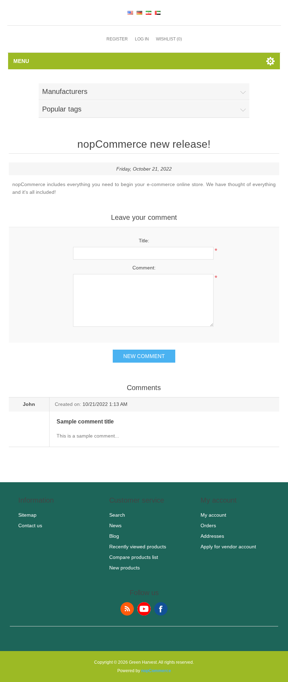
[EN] (130, 12)
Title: (144, 240)
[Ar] (157, 12)
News (115, 525)
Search (117, 515)
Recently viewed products (137, 546)
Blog (114, 536)
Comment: (144, 267)
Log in (142, 39)
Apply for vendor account (228, 546)
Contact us (30, 525)
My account (213, 515)
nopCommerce (156, 670)
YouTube (144, 609)
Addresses (212, 536)
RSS (127, 609)
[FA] (148, 12)
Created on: (68, 404)
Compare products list (133, 557)
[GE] (139, 12)
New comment (144, 356)
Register (117, 39)
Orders (208, 525)
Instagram (161, 609)
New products (124, 568)
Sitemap (27, 515)
